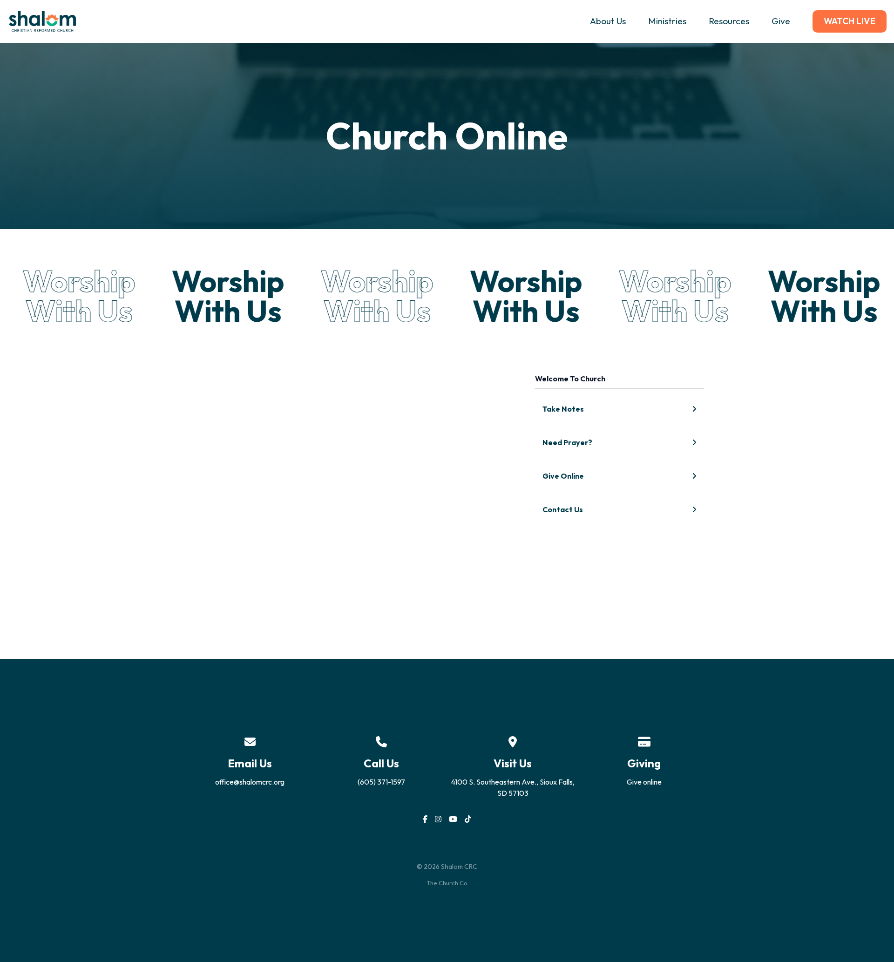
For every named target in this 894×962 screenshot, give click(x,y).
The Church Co (447, 883)
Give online (644, 781)
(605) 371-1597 (381, 781)
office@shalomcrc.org (249, 781)
